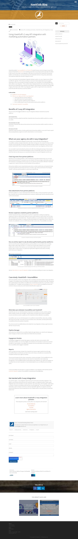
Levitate (31, 407)
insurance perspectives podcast (61, 43)
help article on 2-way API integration (20, 270)
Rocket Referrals (31, 404)
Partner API (22, 29)
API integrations (46, 29)
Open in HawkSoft (34, 284)
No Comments (14, 29)
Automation (58, 41)
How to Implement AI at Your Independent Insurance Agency (28, 506)
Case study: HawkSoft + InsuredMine (20, 104)
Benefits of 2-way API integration (19, 94)
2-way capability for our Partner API (24, 70)
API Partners (21, 71)
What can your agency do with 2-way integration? (22, 96)
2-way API (37, 429)
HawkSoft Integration (13, 371)
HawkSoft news (39, 29)
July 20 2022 (12, 24)
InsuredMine (31, 405)
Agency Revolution (31, 409)
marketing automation (30, 29)
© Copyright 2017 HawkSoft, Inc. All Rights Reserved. (39, 537)
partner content (58, 33)
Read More (28, 511)
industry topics (58, 38)
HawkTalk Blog (39, 4)
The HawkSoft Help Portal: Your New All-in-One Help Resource (49, 506)
